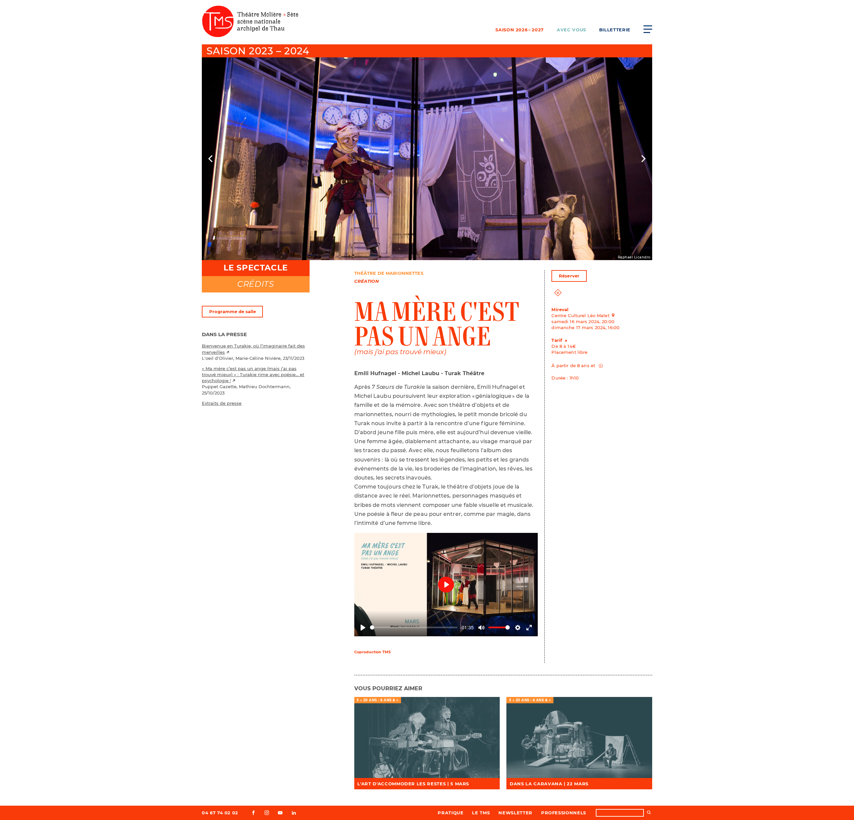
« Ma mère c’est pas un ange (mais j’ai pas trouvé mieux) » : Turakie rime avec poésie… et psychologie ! (253, 374)
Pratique (450, 812)
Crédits (255, 284)
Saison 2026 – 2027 (519, 29)
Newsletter (515, 812)
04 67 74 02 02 (220, 812)
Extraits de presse (222, 403)
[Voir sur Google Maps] (615, 315)
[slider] (414, 627)
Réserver (569, 275)
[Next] (643, 159)
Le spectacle (256, 267)
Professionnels (563, 812)
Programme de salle (232, 311)
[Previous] (211, 159)
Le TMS (481, 812)
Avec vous (571, 29)
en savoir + (427, 737)
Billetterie (614, 29)
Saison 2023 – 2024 (257, 51)
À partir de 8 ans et (573, 365)
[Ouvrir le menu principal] (648, 29)
